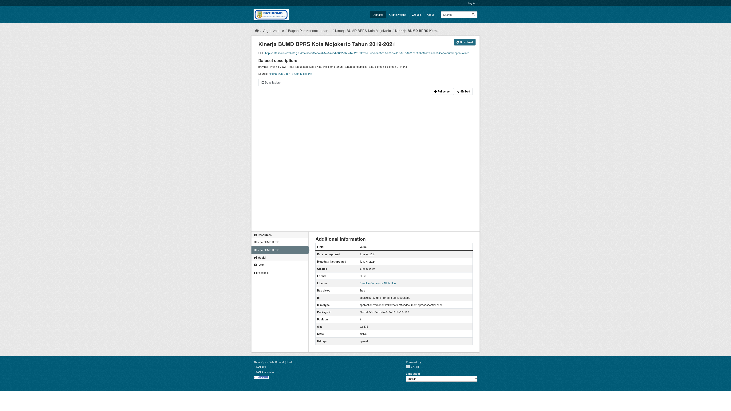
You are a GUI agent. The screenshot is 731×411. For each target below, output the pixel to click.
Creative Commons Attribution (378, 283)
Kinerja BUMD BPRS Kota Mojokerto (363, 30)
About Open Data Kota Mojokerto (274, 362)
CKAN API (260, 367)
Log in (472, 3)
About (430, 15)
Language (412, 373)
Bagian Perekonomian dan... (309, 30)
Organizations (397, 15)
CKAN (412, 367)
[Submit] (473, 14)
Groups (416, 15)
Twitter (261, 265)
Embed (465, 91)
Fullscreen (444, 91)
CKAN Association (264, 372)
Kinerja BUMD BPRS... (267, 242)
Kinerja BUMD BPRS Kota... (417, 30)
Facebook (263, 273)
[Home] (257, 30)
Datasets (378, 15)
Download (466, 42)
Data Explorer (273, 82)
